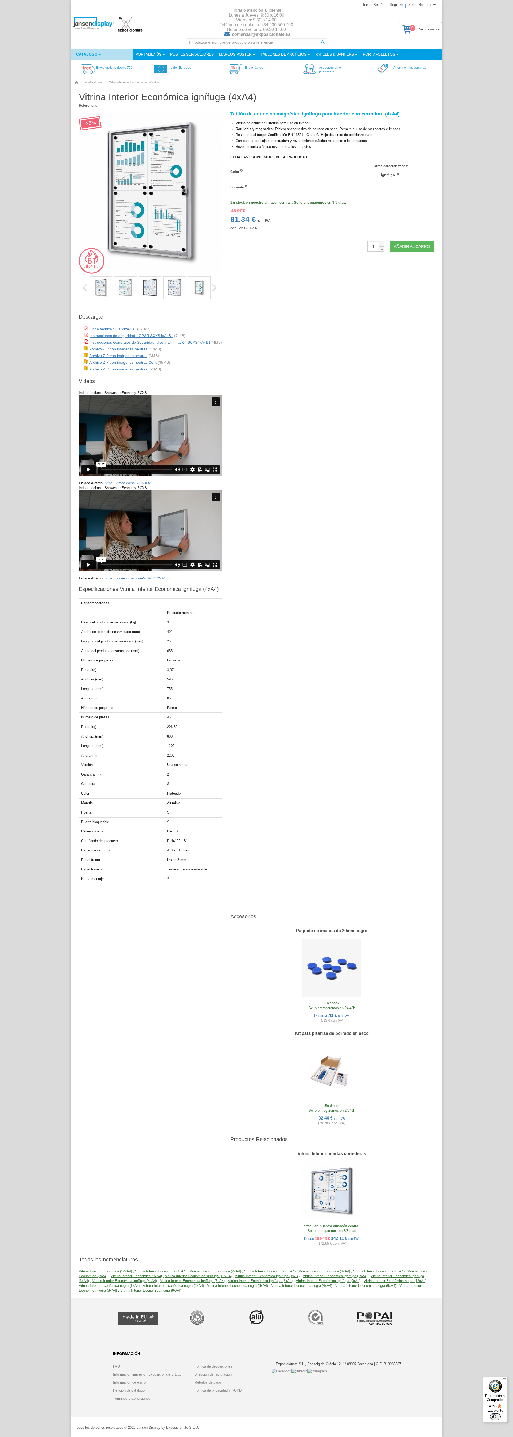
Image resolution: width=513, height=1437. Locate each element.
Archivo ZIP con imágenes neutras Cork (123, 362)
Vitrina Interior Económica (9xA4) (136, 1276)
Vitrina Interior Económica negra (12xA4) (395, 1281)
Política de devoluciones (213, 1366)
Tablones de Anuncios (284, 54)
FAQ (116, 1366)
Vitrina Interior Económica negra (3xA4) (237, 1286)
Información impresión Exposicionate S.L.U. (147, 1374)
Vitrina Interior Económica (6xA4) (379, 1271)
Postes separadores (192, 54)
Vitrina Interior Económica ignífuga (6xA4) (192, 1281)
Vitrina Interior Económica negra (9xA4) (150, 1290)
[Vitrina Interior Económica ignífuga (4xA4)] (101, 287)
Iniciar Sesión (373, 5)
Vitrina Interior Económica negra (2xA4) (173, 1286)
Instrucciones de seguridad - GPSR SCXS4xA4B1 (131, 336)
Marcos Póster (236, 54)
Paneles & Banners (335, 54)
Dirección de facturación (213, 1374)
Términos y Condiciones (131, 1398)
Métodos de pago (207, 1382)
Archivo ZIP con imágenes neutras (118, 349)
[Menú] (504, 1380)
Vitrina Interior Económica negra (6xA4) (365, 1286)
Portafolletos (379, 54)
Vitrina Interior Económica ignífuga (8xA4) (260, 1281)
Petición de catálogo (129, 1390)
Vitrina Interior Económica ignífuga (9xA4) (328, 1281)
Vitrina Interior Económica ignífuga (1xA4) (267, 1276)
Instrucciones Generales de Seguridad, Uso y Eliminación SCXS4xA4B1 (150, 342)
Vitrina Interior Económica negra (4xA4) (301, 1286)
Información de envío (129, 1382)
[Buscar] (323, 42)
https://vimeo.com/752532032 (128, 483)
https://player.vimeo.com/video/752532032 (137, 578)
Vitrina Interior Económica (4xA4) (324, 1271)
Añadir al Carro (412, 246)
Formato (237, 187)
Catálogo (87, 54)
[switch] (495, 1416)
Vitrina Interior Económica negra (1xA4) (109, 1286)
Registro (396, 5)
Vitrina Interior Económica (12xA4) (105, 1271)
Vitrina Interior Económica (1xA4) (160, 1271)
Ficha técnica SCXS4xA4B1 (113, 329)
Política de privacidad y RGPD (218, 1390)
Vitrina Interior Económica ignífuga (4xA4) (124, 1281)
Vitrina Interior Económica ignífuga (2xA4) (335, 1276)
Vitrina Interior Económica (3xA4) (270, 1271)
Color (234, 172)
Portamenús (148, 54)
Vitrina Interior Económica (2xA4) (215, 1271)
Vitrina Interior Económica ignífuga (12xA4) (198, 1276)
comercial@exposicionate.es (261, 34)
